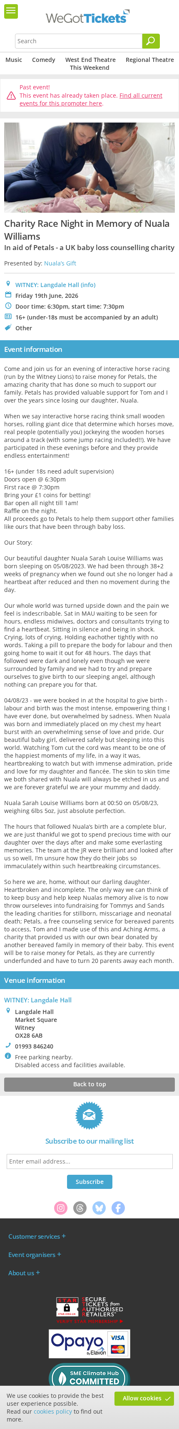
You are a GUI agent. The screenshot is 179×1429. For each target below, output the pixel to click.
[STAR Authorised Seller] (89, 1322)
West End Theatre (90, 60)
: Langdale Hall (38, 1000)
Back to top (89, 1084)
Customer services (34, 1236)
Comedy (43, 60)
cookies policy (53, 1411)
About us (21, 1273)
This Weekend (89, 67)
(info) (88, 285)
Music (13, 60)
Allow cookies (142, 1398)
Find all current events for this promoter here (91, 99)
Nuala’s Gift (60, 263)
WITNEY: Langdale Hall (47, 285)
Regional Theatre (150, 60)
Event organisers (31, 1254)
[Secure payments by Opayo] (89, 1356)
